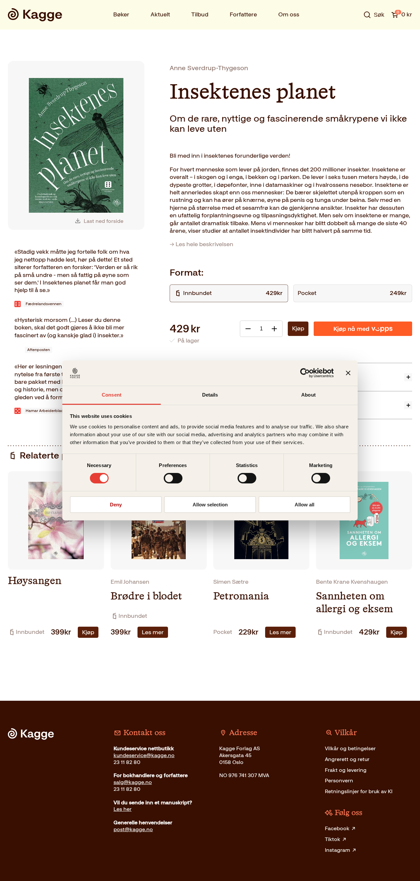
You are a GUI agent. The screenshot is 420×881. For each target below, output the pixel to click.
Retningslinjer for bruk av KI (358, 791)
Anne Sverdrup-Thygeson (209, 68)
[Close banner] (348, 373)
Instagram (337, 850)
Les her (123, 809)
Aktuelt (160, 14)
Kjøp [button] (88, 632)
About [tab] (308, 395)
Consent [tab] (111, 395)
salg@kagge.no (133, 782)
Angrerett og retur (347, 759)
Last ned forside (103, 221)
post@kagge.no (133, 829)
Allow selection (210, 504)
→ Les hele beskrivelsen (201, 244)
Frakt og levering (346, 770)
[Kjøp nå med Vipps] (363, 329)
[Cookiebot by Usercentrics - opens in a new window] (305, 373)
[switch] (173, 478)
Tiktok (332, 839)
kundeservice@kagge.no (144, 755)
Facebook (337, 828)
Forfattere (243, 14)
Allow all (304, 504)
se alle (352, 35)
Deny (116, 504)
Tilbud (199, 14)
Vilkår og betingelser (350, 748)
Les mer (153, 632)
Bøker (121, 14)
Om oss (288, 14)
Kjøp (298, 328)
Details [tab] (210, 395)
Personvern (339, 780)
